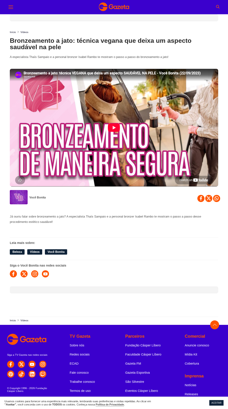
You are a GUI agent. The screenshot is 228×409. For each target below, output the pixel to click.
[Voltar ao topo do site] (214, 324)
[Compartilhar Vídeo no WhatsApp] (216, 198)
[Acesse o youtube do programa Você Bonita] (45, 273)
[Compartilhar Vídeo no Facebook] (200, 198)
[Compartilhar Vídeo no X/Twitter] (208, 198)
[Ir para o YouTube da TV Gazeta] (32, 364)
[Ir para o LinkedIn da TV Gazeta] (32, 374)
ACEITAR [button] (216, 403)
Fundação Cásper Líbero (143, 345)
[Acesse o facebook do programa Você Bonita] (13, 273)
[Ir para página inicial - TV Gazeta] (114, 7)
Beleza (17, 252)
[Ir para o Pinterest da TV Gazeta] (10, 374)
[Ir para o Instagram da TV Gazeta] (42, 364)
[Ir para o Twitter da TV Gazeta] (21, 364)
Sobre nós (77, 345)
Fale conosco (79, 372)
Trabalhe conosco (82, 382)
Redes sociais (80, 354)
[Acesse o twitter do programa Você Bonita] (24, 273)
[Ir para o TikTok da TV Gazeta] (21, 374)
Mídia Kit (191, 354)
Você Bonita (37, 197)
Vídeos (35, 252)
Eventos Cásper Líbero (141, 391)
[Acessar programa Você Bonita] (19, 197)
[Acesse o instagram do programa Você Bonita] (34, 273)
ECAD (74, 363)
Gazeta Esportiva (137, 372)
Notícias (190, 385)
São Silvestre (134, 382)
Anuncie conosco (197, 345)
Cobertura (192, 363)
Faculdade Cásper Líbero (143, 354)
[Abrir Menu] (11, 7)
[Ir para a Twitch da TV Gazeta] (42, 374)
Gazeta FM (133, 363)
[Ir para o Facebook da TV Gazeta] (10, 364)
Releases (191, 394)
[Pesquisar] (217, 7)
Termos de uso (80, 391)
